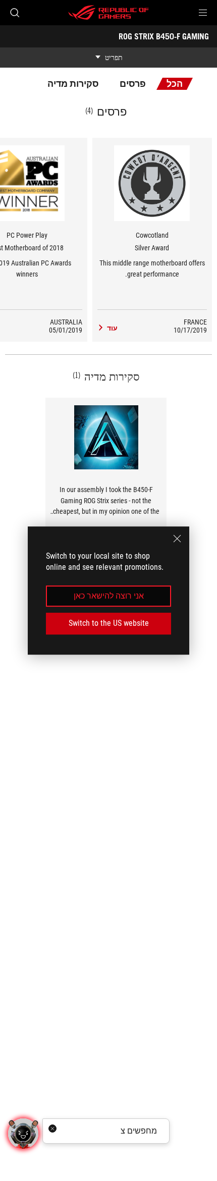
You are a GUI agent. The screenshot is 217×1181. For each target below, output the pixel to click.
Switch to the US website (109, 623)
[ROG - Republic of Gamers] (108, 12)
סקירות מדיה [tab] (73, 83)
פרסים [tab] (133, 83)
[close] (177, 538)
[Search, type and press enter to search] (14, 12)
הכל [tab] (175, 83)
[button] (203, 13)
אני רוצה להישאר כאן (109, 596)
